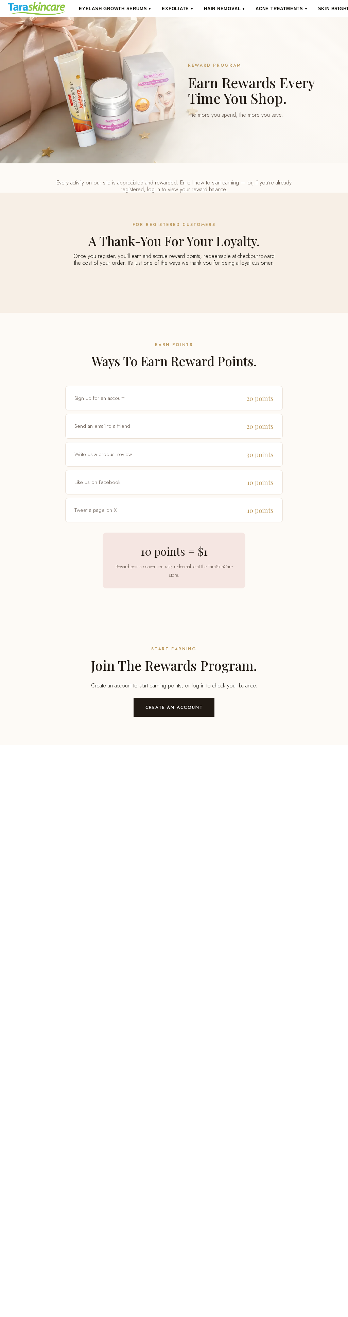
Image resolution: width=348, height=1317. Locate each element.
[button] (115, 8)
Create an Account (174, 707)
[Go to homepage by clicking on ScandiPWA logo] (37, 8)
